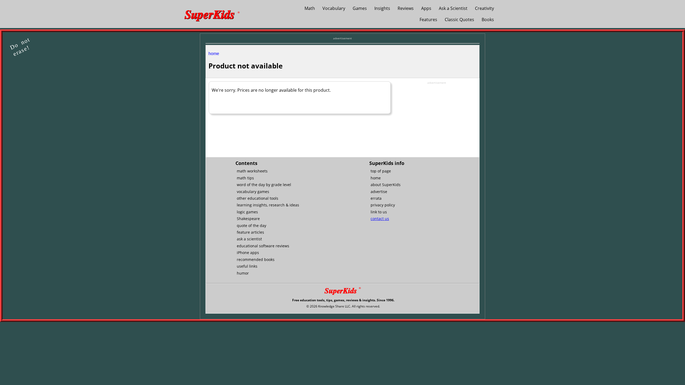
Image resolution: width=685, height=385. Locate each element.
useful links (247, 266)
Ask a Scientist (453, 8)
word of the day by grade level (264, 184)
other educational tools (257, 198)
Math (310, 8)
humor (243, 273)
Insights (382, 8)
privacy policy (383, 204)
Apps (426, 8)
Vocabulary (333, 8)
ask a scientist (249, 238)
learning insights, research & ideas (268, 204)
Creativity (484, 8)
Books (488, 19)
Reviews (406, 8)
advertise (379, 191)
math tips (245, 177)
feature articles (250, 232)
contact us (380, 218)
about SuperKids (386, 184)
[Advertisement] (437, 118)
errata (376, 198)
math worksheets (252, 171)
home (213, 53)
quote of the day (251, 225)
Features (428, 19)
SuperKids (212, 14)
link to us (379, 211)
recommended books (256, 259)
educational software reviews (263, 245)
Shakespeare (248, 218)
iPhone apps (248, 252)
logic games (247, 211)
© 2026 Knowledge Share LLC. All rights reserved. (343, 306)
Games (360, 8)
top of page (381, 171)
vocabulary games (253, 191)
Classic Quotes (459, 19)
